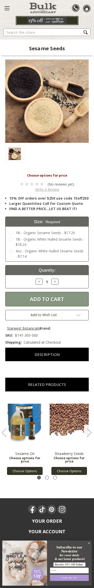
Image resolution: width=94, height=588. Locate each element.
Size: (47, 221)
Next (89, 432)
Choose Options (25, 471)
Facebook (32, 509)
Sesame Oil (24, 453)
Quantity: (47, 270)
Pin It (52, 509)
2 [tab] (47, 477)
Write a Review (47, 189)
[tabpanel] (25, 436)
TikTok (42, 509)
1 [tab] (39, 477)
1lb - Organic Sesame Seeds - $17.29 (45, 232)
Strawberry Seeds (69, 453)
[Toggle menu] (7, 8)
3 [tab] (55, 477)
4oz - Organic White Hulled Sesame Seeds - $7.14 (49, 254)
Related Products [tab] (47, 384)
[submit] (85, 32)
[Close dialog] (89, 543)
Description (47, 354)
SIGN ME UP (69, 577)
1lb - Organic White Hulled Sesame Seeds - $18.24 (50, 242)
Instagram (61, 509)
